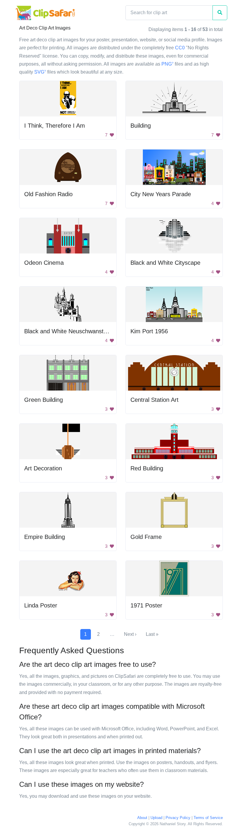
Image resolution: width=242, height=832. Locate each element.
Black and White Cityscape (165, 262)
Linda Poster (40, 605)
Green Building (43, 399)
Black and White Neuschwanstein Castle (77, 331)
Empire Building (44, 537)
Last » (152, 634)
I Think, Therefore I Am (54, 125)
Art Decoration (43, 468)
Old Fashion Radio (48, 194)
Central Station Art (154, 399)
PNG (167, 63)
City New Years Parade (160, 194)
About (142, 817)
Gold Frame (146, 537)
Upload (156, 817)
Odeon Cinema (44, 262)
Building (140, 125)
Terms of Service (208, 817)
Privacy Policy (178, 817)
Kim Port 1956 (149, 331)
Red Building (146, 468)
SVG (40, 71)
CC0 (180, 47)
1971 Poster (146, 605)
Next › (130, 634)
